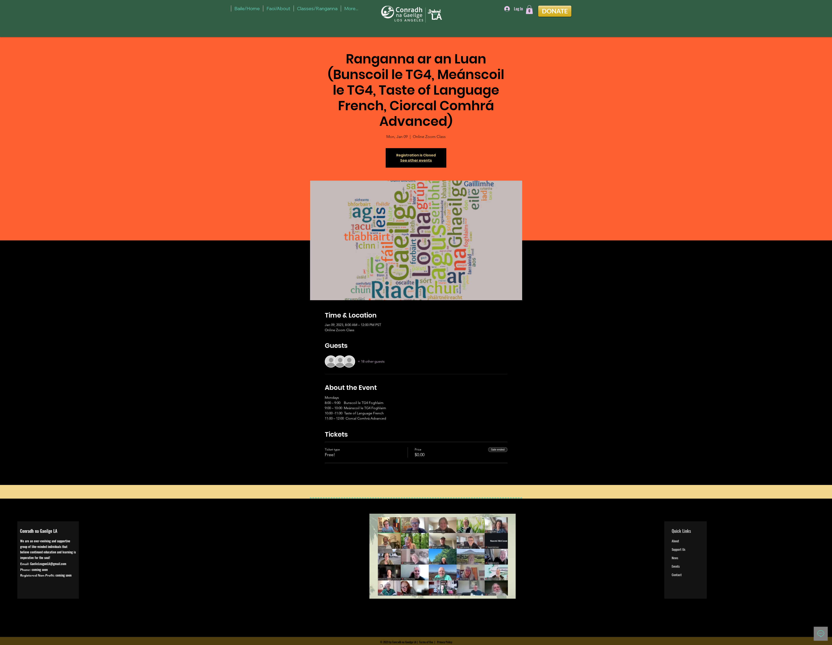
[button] (529, 9)
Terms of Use (426, 642)
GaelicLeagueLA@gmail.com (48, 563)
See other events (416, 160)
